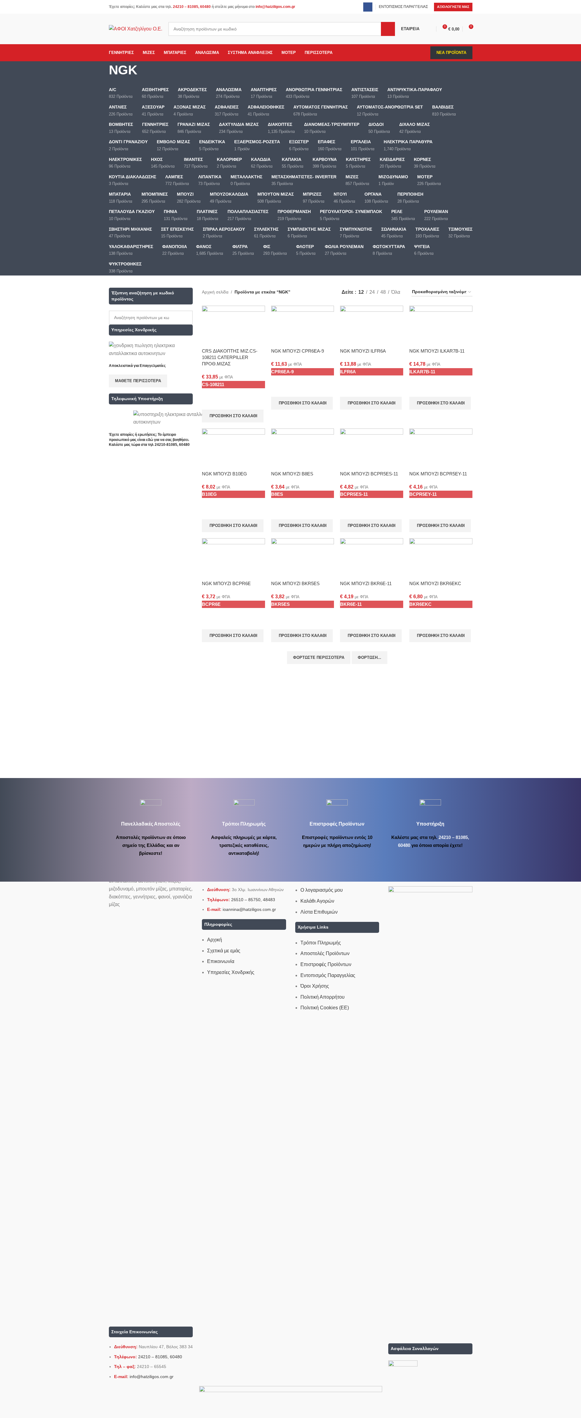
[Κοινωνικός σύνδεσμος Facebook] (367, 7)
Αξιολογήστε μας (453, 7)
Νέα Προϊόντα (451, 52)
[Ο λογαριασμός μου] (430, 29)
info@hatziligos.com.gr (275, 7)
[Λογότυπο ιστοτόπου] (135, 28)
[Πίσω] (101, 73)
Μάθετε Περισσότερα (138, 380)
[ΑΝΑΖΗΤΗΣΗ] (388, 29)
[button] (233, 416)
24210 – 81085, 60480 (192, 7)
